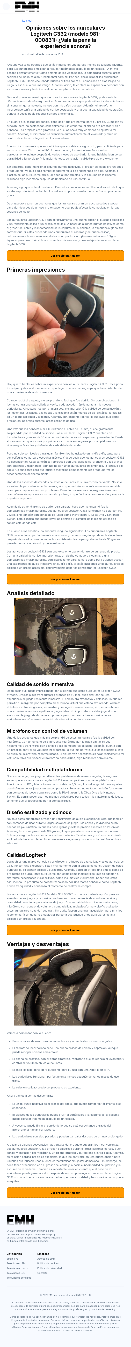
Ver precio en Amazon (65, 255)
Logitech (27, 20)
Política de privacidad (49, 1268)
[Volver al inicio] (56, 6)
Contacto (42, 1272)
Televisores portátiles (19, 1277)
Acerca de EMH (46, 1258)
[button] (6, 6)
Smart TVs (12, 1258)
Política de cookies (48, 1263)
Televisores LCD (16, 1272)
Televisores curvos (17, 1268)
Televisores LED (16, 1263)
